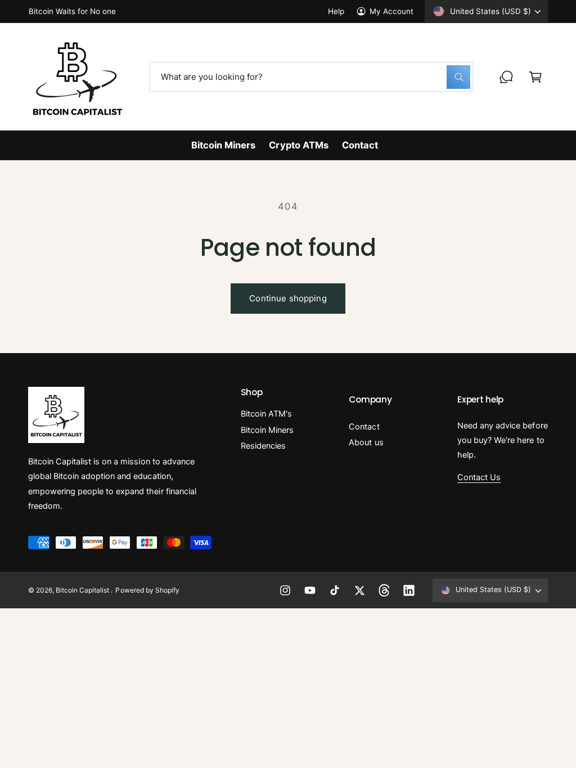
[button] (535, 77)
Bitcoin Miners (267, 430)
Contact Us (479, 477)
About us (366, 442)
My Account (391, 11)
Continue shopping (288, 298)
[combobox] (312, 77)
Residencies (263, 446)
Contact (364, 427)
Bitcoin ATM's (266, 414)
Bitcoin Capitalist (83, 590)
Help (336, 11)
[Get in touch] (506, 77)
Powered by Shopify (147, 590)
